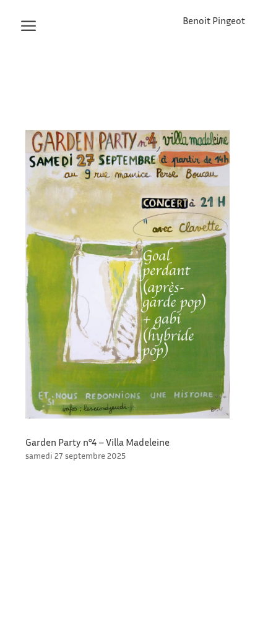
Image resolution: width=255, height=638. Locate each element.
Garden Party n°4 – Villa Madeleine (97, 442)
